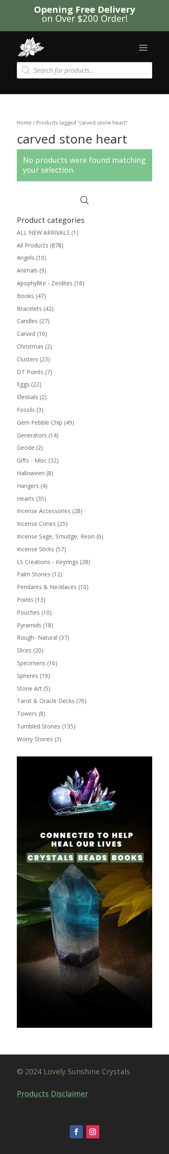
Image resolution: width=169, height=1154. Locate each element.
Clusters (27, 359)
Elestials (27, 397)
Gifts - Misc (32, 460)
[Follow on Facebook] (76, 1131)
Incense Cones (36, 523)
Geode (25, 447)
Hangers (28, 486)
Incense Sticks (35, 549)
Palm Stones (33, 574)
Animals (27, 270)
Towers (27, 713)
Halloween (31, 473)
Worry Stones (35, 739)
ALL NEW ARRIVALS (43, 232)
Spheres (27, 676)
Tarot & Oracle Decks (46, 701)
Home (24, 122)
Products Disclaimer (52, 1093)
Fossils (26, 410)
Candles (27, 321)
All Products (32, 245)
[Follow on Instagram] (92, 1131)
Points (25, 600)
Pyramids (29, 625)
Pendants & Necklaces (47, 587)
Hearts (25, 498)
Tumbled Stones (38, 726)
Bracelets (29, 308)
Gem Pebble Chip (39, 422)
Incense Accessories (44, 511)
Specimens (31, 663)
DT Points (30, 372)
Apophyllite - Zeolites (45, 283)
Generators (32, 435)
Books (25, 296)
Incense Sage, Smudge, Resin (56, 536)
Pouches (28, 612)
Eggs (23, 384)
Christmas (30, 346)
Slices (24, 650)
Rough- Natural (37, 637)
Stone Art (29, 688)
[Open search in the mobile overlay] (84, 70)
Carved (26, 334)
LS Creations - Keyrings (47, 562)
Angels (25, 257)
